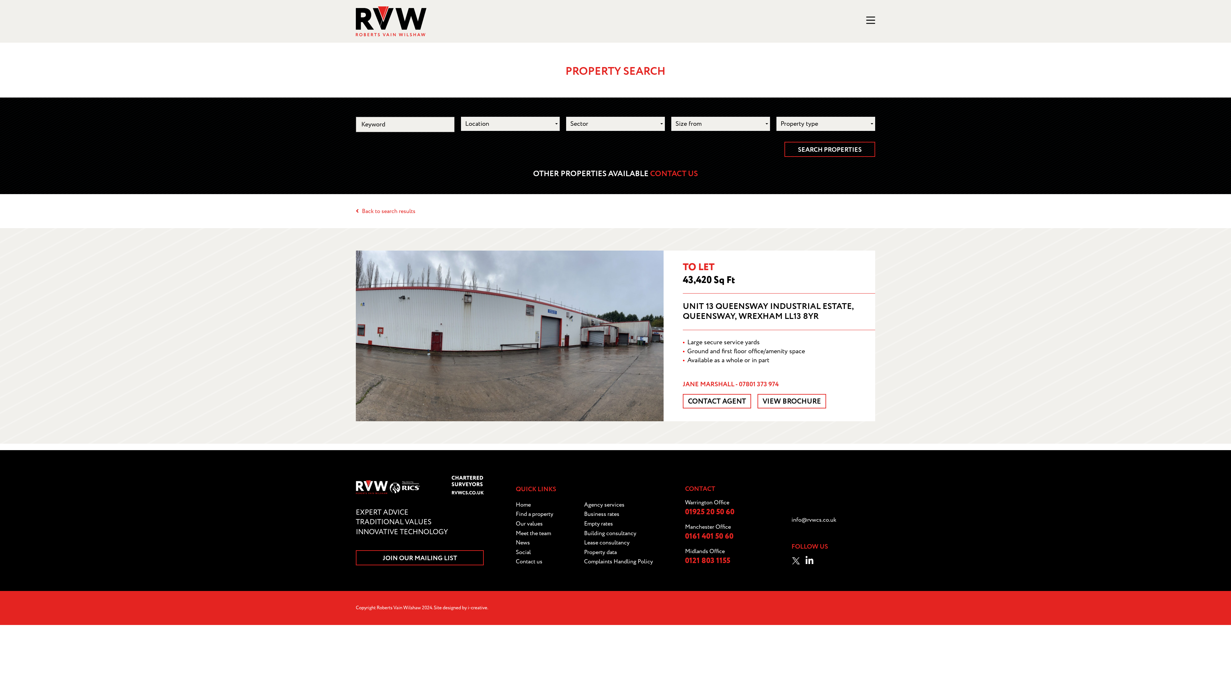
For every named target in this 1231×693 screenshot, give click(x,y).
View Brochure (792, 401)
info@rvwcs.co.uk (813, 520)
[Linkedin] (809, 560)
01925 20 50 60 (709, 512)
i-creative (477, 607)
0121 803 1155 (707, 561)
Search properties (830, 149)
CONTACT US (674, 173)
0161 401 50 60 (709, 536)
